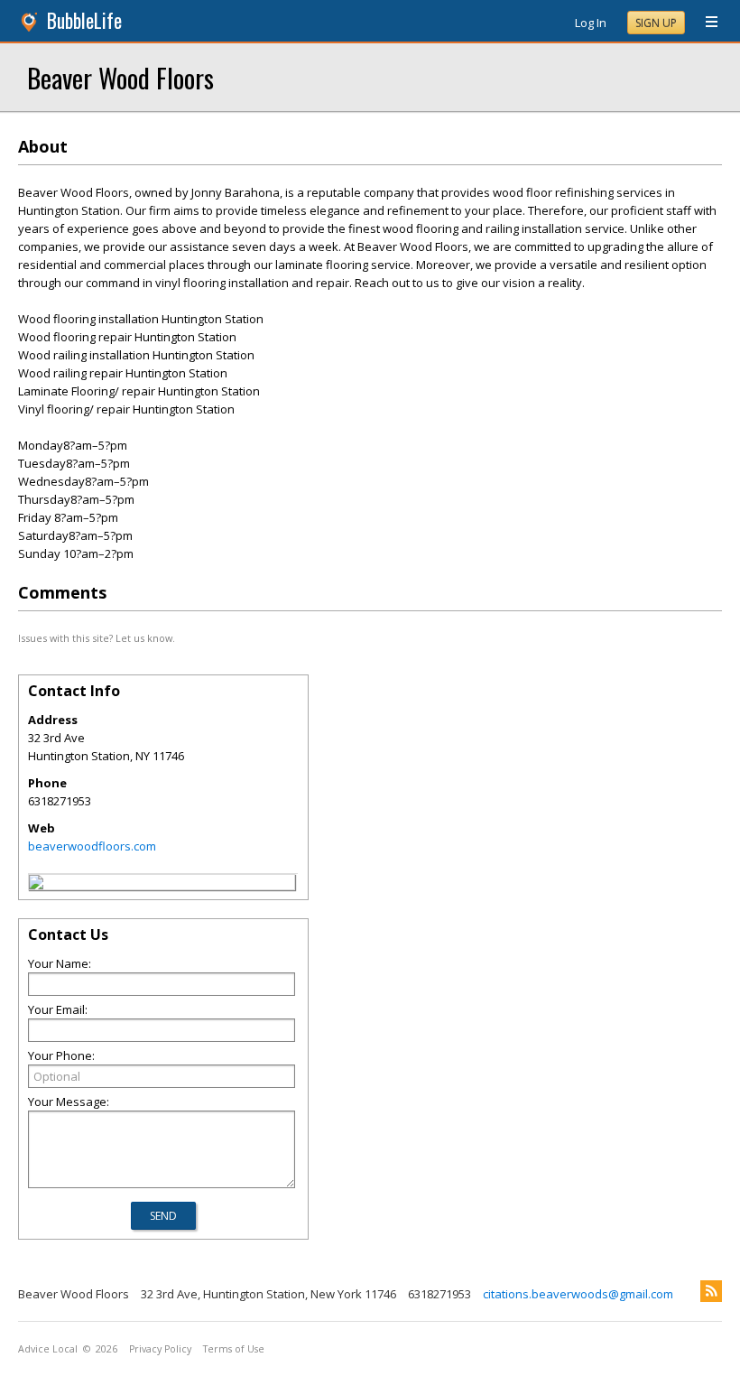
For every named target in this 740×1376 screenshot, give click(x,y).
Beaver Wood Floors (120, 77)
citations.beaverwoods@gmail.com (578, 1294)
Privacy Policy (160, 1349)
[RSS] (711, 1291)
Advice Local (48, 1349)
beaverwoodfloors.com (92, 846)
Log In (590, 22)
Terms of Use (233, 1349)
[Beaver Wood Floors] (36, 885)
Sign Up (656, 23)
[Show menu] (705, 22)
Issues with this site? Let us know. (96, 638)
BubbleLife (84, 20)
